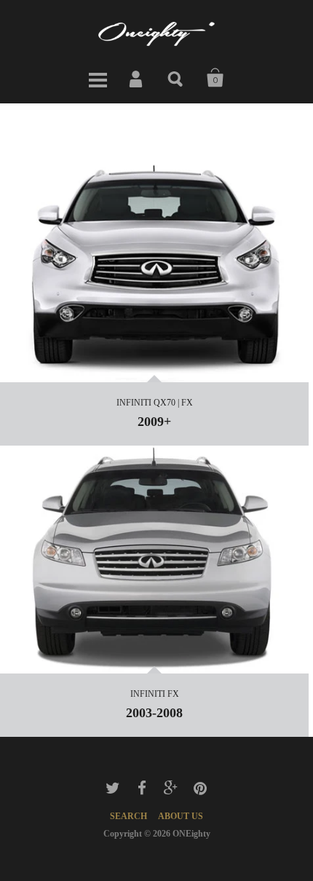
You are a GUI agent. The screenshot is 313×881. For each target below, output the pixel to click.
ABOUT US (180, 816)
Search (176, 78)
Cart (215, 78)
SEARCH (128, 816)
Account (137, 78)
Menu (97, 78)
